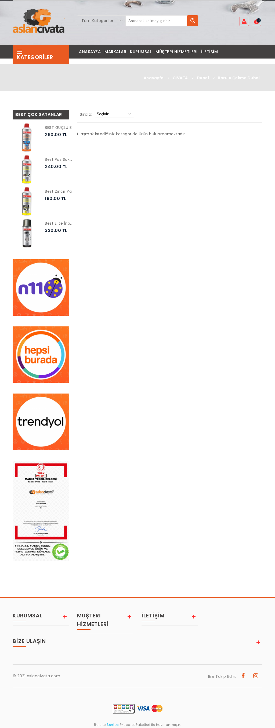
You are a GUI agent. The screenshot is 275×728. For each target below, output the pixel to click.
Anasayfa (154, 78)
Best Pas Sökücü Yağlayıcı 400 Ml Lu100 (59, 159)
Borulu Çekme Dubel (239, 78)
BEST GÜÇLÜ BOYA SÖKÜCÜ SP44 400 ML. (59, 127)
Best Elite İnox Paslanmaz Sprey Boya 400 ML (59, 223)
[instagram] (256, 676)
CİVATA (180, 78)
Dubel (203, 78)
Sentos (113, 724)
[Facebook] (243, 676)
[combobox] (101, 21)
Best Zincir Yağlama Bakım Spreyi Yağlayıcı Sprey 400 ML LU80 (59, 191)
